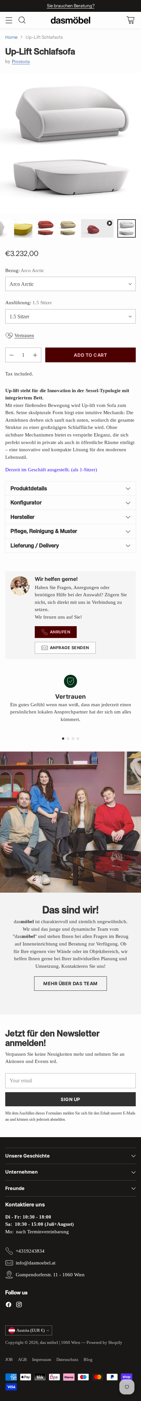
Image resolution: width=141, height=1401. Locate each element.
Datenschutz (67, 1359)
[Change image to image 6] (68, 228)
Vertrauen (24, 335)
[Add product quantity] (35, 355)
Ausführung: (28, 302)
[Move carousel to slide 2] (68, 738)
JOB (9, 1359)
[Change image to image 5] (45, 228)
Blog (88, 1359)
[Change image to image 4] (23, 228)
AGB (22, 1359)
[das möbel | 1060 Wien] (70, 20)
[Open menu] (8, 20)
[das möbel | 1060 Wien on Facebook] (8, 1306)
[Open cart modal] (130, 20)
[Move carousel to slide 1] (63, 738)
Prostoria (21, 61)
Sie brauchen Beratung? (70, 5)
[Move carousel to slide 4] (78, 738)
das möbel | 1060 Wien (60, 1342)
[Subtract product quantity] (11, 355)
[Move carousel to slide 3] (73, 738)
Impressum (41, 1359)
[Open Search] (22, 20)
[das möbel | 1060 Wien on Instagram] (19, 1306)
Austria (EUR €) (30, 1330)
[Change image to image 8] (126, 228)
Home (11, 37)
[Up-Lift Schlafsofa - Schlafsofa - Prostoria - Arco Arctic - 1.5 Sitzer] (70, 143)
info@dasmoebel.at (35, 1262)
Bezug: (24, 270)
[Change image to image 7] (97, 228)
